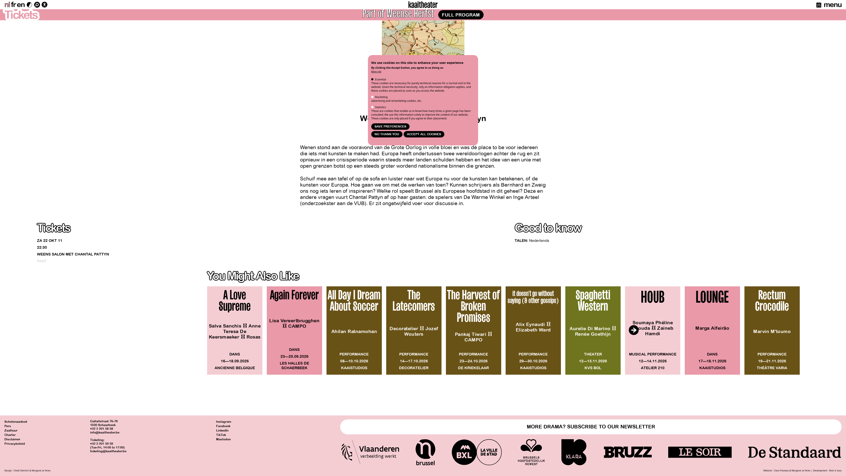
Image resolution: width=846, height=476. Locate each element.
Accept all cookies (424, 134)
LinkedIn (222, 430)
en (21, 4)
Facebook (223, 426)
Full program (461, 15)
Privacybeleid (14, 444)
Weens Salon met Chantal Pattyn (73, 254)
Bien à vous (835, 470)
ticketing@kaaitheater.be (108, 451)
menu (833, 4)
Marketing (381, 97)
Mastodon (223, 439)
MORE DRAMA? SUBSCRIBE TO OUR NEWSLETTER (591, 427)
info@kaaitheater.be (104, 432)
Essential (380, 79)
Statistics (380, 107)
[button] (633, 330)
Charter (10, 435)
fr (13, 4)
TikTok (221, 435)
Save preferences (390, 126)
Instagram (223, 422)
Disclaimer (12, 439)
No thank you (387, 134)
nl (7, 4)
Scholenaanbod (15, 422)
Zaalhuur (10, 430)
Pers (7, 426)
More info (376, 71)
